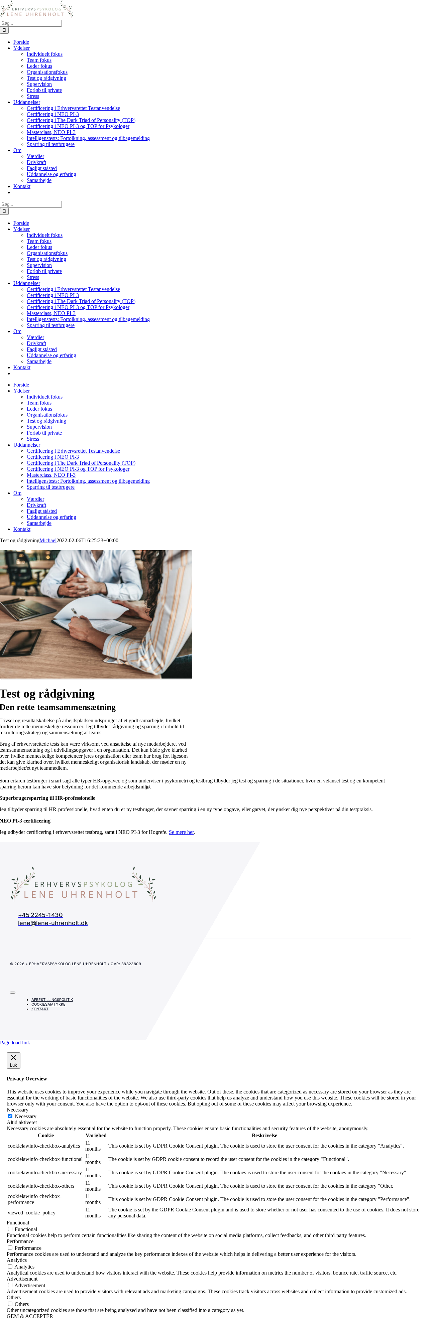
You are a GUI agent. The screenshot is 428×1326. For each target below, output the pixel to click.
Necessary (25, 1116)
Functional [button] (18, 1222)
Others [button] (14, 1297)
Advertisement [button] (22, 1279)
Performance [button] (20, 1241)
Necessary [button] (17, 1110)
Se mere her (181, 832)
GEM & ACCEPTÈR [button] (30, 1316)
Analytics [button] (17, 1260)
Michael (48, 540)
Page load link (15, 1042)
